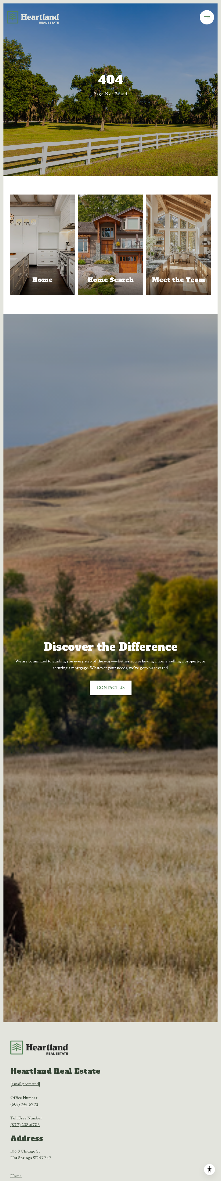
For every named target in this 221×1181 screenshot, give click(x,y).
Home (16, 1176)
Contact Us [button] (111, 687)
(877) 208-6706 (25, 1124)
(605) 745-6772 (24, 1104)
